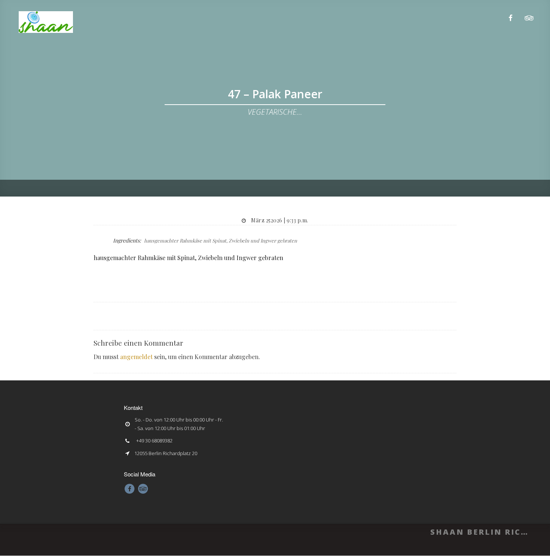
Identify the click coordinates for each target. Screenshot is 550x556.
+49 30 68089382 (154, 440)
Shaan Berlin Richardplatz (479, 532)
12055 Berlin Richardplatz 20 (165, 453)
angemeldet (136, 357)
